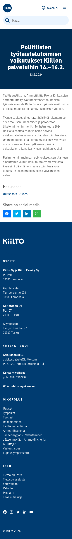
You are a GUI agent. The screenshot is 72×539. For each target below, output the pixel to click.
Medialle (9, 492)
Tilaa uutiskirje (12, 497)
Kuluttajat (9, 444)
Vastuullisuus (11, 448)
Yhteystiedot (10, 484)
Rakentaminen (12, 422)
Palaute (8, 488)
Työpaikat (9, 413)
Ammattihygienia (14, 430)
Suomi (51, 8)
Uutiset (7, 408)
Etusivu (23, 194)
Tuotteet (8, 417)
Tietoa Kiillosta (12, 475)
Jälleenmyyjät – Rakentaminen (22, 435)
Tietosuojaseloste (14, 479)
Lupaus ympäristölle (16, 453)
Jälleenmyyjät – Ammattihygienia (24, 439)
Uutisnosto (10, 194)
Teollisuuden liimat (15, 426)
